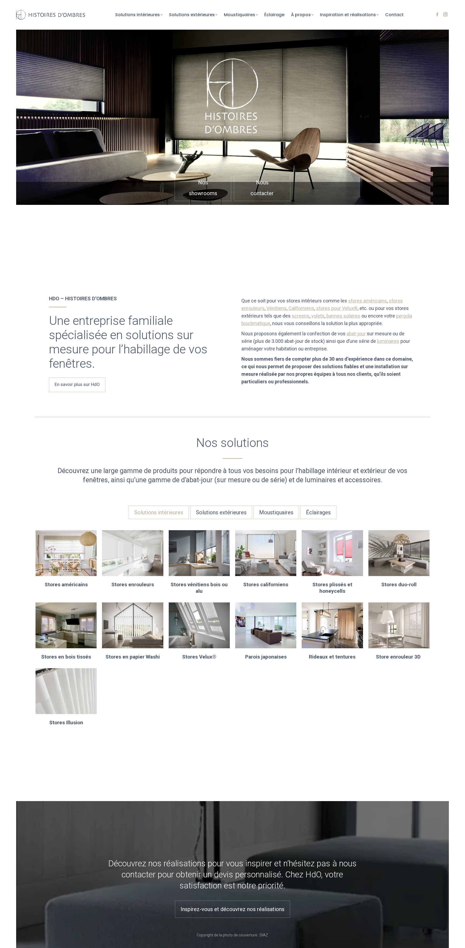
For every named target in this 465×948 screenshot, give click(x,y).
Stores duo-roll (399, 584)
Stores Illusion (66, 722)
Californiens (301, 308)
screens (300, 316)
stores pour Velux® (337, 308)
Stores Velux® (199, 657)
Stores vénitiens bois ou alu (199, 587)
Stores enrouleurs (132, 584)
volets (318, 316)
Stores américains (66, 584)
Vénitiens (276, 308)
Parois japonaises (266, 657)
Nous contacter (262, 188)
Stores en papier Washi (132, 657)
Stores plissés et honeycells (332, 587)
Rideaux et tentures (332, 657)
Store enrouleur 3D (399, 657)
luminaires (388, 341)
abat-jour (356, 333)
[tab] (159, 512)
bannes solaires (343, 316)
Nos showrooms (203, 188)
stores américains (367, 301)
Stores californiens (265, 584)
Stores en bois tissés (66, 657)
